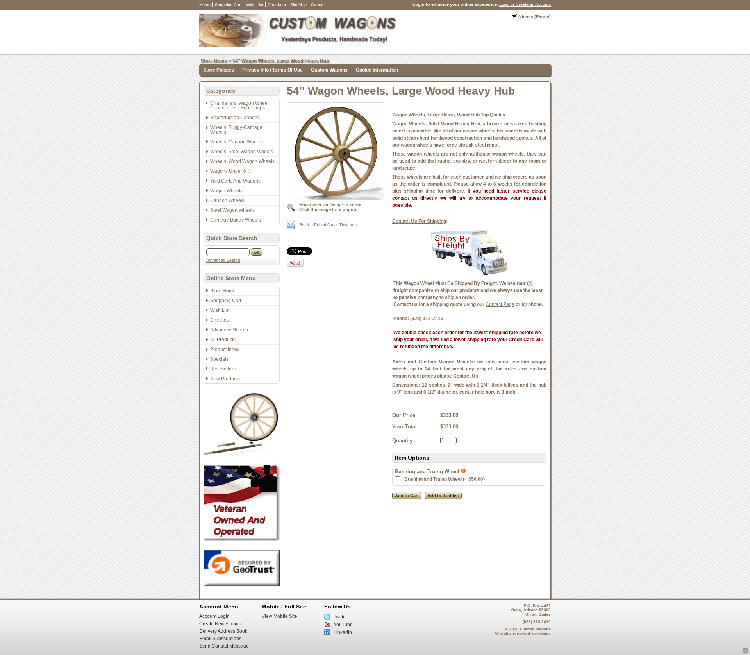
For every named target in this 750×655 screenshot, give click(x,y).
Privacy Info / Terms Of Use (272, 70)
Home (205, 4)
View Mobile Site (279, 616)
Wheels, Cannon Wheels (236, 142)
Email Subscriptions (220, 638)
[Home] (299, 45)
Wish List (254, 4)
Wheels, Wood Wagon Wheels (242, 161)
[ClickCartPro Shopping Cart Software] (745, 652)
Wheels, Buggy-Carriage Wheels (236, 130)
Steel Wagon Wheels (232, 210)
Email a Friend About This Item (328, 224)
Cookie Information (377, 70)
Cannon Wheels (227, 200)
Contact (318, 4)
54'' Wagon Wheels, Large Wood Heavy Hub (280, 61)
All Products (223, 339)
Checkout (277, 4)
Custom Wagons (329, 70)
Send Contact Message (224, 646)
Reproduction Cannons (235, 117)
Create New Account (221, 623)
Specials (219, 359)
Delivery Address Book (223, 631)
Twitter (340, 616)
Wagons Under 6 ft (230, 171)
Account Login (214, 616)
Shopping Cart (228, 4)
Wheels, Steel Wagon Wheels (241, 151)
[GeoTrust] (242, 584)
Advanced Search (223, 260)
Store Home (214, 61)
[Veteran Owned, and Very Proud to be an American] (242, 539)
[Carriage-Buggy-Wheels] (242, 454)
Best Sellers (223, 369)
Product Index (224, 349)
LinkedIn (343, 632)
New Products (225, 378)
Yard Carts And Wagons (235, 181)
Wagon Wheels (226, 190)
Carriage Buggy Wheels (235, 220)
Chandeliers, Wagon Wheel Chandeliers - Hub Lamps (239, 105)
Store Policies (218, 70)
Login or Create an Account (525, 4)
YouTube (343, 624)
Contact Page (500, 304)
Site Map (298, 4)
